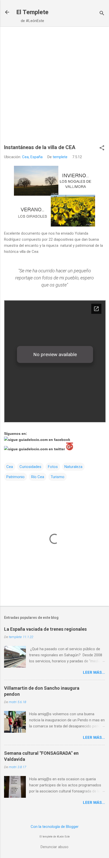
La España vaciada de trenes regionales (45, 629)
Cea (9, 466)
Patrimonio (15, 477)
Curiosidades (30, 466)
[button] (102, 148)
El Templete (32, 12)
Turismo (57, 477)
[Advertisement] (54, 87)
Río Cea (37, 477)
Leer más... (94, 672)
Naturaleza (73, 466)
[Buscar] (102, 14)
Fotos (53, 466)
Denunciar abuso (54, 847)
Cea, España (32, 157)
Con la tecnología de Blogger (55, 826)
